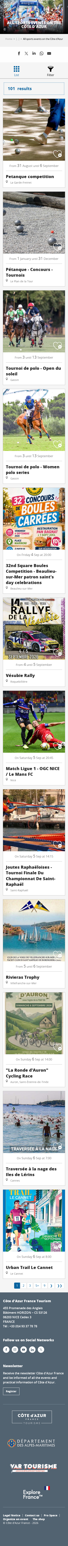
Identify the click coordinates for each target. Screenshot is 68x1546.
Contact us (32, 1515)
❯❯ (59, 1286)
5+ (37, 1286)
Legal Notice (11, 1515)
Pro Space (50, 1515)
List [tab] (16, 75)
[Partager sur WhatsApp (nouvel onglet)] (41, 54)
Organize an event (15, 1519)
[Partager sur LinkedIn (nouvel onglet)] (34, 54)
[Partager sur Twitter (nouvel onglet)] (26, 54)
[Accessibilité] (18, 9)
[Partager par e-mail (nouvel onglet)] (49, 54)
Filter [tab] (50, 75)
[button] (37, 9)
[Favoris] (27, 9)
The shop (39, 1519)
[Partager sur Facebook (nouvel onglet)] (19, 54)
